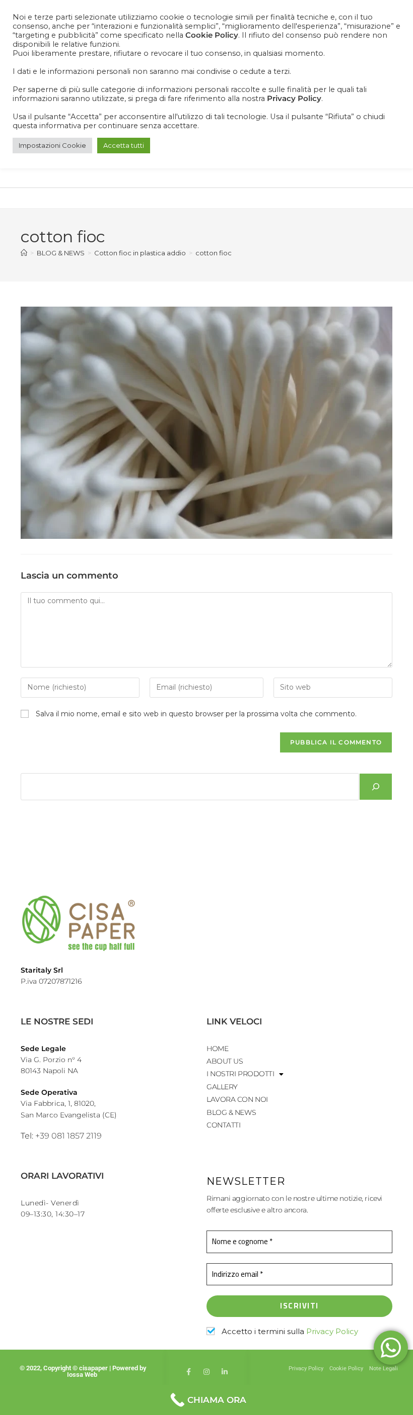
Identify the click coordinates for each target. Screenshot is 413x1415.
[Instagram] (206, 1372)
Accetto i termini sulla (289, 1331)
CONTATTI (223, 1124)
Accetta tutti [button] (123, 145)
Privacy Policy (332, 1331)
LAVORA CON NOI (237, 1099)
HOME (217, 1048)
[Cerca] (375, 786)
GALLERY (222, 1086)
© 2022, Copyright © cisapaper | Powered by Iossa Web (83, 1371)
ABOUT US (224, 1061)
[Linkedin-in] (225, 1372)
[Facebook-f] (188, 1372)
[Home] (24, 253)
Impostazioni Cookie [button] (52, 145)
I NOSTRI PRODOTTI (240, 1073)
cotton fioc (213, 253)
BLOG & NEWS (231, 1112)
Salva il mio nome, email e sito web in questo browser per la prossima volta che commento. (196, 713)
